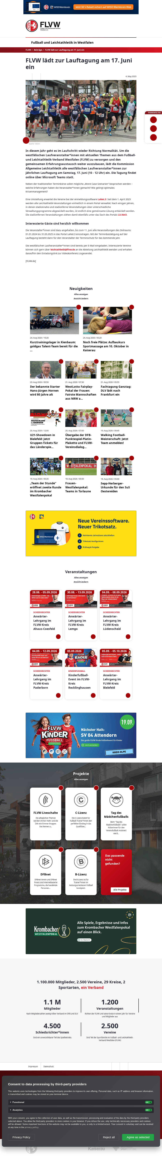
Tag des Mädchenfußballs (116, 815)
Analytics (17, 1110)
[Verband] (153, 137)
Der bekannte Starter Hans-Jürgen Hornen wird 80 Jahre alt (45, 390)
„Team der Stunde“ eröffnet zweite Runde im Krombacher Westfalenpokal (45, 489)
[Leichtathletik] (153, 128)
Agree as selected (138, 1137)
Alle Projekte (120, 889)
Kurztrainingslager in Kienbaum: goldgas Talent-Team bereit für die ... (54, 346)
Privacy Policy (21, 1137)
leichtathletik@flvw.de (62, 249)
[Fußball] (153, 119)
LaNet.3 (102, 199)
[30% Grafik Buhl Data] (81, 7)
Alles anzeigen (81, 294)
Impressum (33, 1066)
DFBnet (45, 874)
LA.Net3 (122, 214)
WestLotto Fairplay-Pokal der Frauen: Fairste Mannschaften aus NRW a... (80, 392)
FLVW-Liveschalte (46, 813)
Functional (18, 1102)
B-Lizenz (81, 874)
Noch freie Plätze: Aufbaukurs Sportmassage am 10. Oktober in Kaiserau (106, 346)
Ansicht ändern (81, 298)
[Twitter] (36, 76)
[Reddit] (44, 76)
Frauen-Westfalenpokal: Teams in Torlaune (78, 487)
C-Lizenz (81, 813)
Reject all (109, 1137)
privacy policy (31, 1127)
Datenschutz (49, 1066)
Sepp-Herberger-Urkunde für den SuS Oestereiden (115, 487)
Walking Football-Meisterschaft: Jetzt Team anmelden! (114, 439)
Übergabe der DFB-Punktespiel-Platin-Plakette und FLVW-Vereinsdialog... (79, 441)
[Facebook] (28, 76)
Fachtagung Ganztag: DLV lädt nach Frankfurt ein (116, 390)
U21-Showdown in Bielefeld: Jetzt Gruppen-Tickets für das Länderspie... (44, 441)
